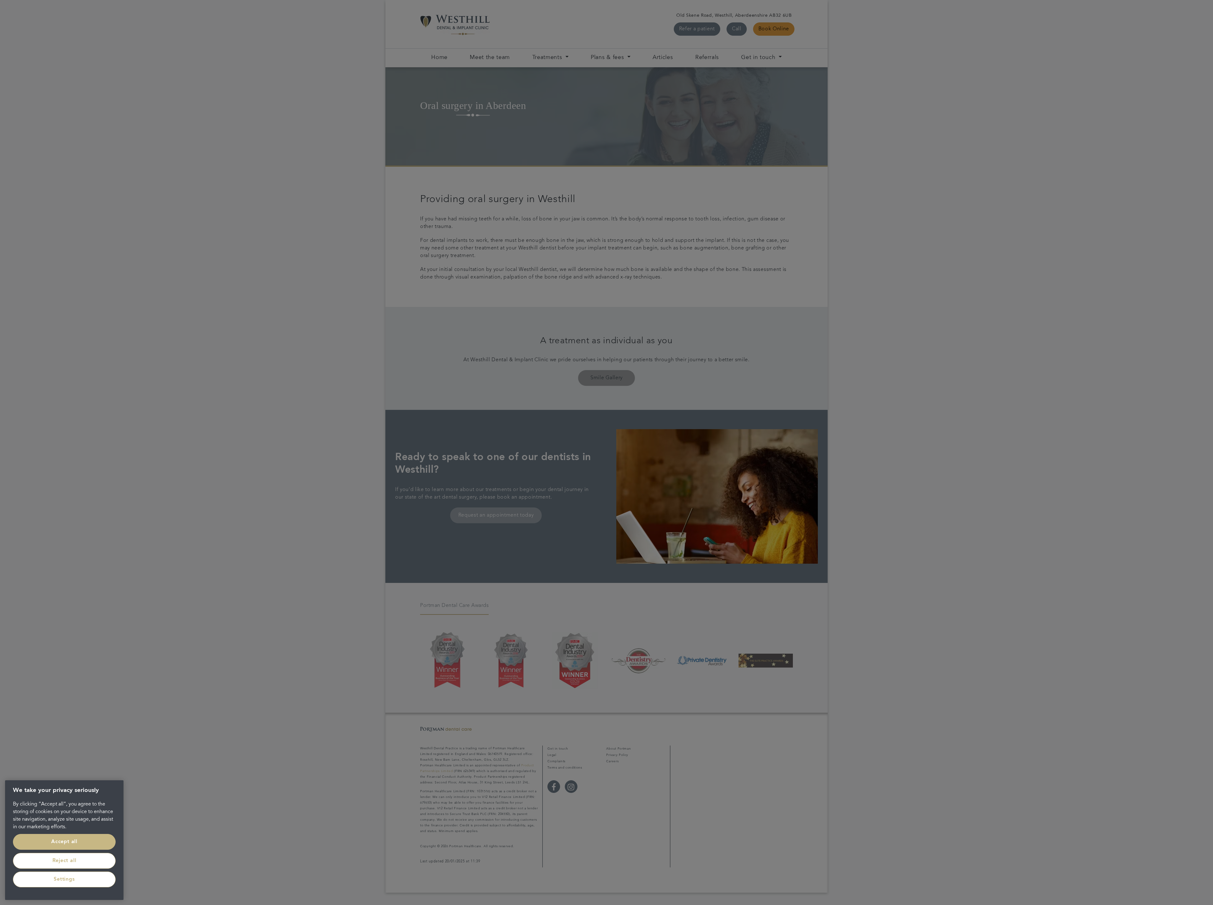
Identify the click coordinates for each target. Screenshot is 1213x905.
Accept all (64, 841)
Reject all (64, 860)
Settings (64, 879)
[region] (64, 840)
